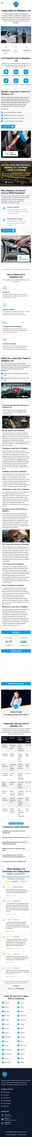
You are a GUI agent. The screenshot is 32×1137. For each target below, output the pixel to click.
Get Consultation (7, 230)
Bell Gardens (23, 1045)
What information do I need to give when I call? (15, 837)
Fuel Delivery (16, 84)
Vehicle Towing (25, 75)
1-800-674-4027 (13, 175)
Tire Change (6, 1092)
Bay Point (22, 1032)
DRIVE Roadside (13, 1131)
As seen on (16, 986)
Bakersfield (23, 1015)
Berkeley (22, 1062)
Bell (21, 1041)
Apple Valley (8, 1037)
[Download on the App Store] (9, 182)
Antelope (7, 1028)
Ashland (7, 1058)
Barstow (22, 1028)
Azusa (21, 1011)
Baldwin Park (23, 1020)
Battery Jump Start (6, 75)
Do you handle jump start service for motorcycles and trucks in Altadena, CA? (13, 856)
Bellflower (22, 1049)
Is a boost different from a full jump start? (14, 861)
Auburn (22, 1007)
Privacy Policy (22, 1134)
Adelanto (7, 1003)
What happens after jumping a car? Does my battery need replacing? (14, 843)
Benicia (22, 1058)
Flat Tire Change (16, 75)
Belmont (22, 1054)
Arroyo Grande (8, 1054)
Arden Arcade (8, 1049)
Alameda (7, 1007)
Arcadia (6, 1041)
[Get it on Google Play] (22, 181)
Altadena (7, 1020)
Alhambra (7, 1011)
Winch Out (5, 1106)
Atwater (22, 1003)
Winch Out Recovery (26, 84)
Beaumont (22, 1037)
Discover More (6, 126)
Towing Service (7, 1100)
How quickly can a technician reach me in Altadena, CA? (13, 831)
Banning (22, 1024)
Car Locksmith (7, 1103)
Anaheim (7, 1024)
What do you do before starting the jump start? (13, 849)
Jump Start (6, 1095)
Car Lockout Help (6, 84)
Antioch (6, 1032)
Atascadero (7, 1062)
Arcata (6, 1045)
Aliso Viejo (7, 1015)
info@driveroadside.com (10, 1120)
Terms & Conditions (11, 1134)
